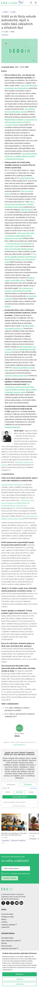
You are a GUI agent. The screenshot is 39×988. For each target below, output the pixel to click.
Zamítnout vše (19, 984)
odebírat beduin (9, 878)
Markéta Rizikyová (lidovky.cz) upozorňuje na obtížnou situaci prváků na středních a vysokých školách (21, 122)
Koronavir (5, 34)
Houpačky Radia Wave (12, 427)
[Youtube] (17, 903)
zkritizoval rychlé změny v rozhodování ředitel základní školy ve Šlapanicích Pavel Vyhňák (19, 235)
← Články (13, 12)
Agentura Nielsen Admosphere (12, 485)
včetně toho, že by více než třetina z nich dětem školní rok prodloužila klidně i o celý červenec (17, 503)
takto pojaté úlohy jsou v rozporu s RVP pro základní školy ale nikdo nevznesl (20, 349)
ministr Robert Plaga (27, 178)
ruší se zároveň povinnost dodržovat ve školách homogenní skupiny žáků (19, 204)
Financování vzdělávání (18, 840)
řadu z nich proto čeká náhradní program (19, 249)
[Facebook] (3, 903)
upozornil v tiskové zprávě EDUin (16, 376)
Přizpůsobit (19, 979)
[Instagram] (12, 903)
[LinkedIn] (21, 903)
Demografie (5, 840)
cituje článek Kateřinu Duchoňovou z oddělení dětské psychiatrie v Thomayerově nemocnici (21, 156)
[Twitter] (8, 903)
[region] (19, 969)
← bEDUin (5, 12)
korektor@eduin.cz (19, 744)
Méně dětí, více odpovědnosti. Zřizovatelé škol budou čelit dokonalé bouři (14, 834)
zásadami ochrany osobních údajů (21, 873)
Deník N (7, 306)
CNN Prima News (27, 210)
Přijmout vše (19, 974)
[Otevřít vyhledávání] (31, 3)
